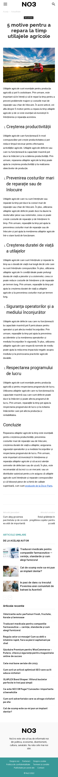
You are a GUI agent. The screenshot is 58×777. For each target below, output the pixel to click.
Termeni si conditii (41, 764)
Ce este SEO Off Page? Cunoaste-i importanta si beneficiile (28, 691)
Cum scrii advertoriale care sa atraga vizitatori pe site (29, 700)
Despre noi (14, 761)
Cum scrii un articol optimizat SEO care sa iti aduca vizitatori (27, 671)
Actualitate (16, 11)
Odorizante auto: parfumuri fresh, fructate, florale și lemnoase (27, 616)
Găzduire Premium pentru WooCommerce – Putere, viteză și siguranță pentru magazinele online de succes (28, 652)
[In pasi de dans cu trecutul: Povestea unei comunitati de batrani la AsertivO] (11, 586)
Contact (40, 767)
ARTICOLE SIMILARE (14, 534)
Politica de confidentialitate (18, 764)
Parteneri (26, 761)
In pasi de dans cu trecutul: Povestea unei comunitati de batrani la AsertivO (37, 586)
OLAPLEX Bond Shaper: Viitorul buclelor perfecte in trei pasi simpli (25, 681)
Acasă (5, 11)
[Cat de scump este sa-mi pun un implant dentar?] (11, 571)
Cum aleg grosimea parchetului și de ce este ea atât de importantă (15, 520)
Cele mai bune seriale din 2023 (20, 663)
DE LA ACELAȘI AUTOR (16, 540)
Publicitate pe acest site (24, 767)
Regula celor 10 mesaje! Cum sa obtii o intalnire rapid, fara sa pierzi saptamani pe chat (26, 640)
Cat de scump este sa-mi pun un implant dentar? (25, 710)
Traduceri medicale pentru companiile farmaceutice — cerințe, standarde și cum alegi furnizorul (26, 627)
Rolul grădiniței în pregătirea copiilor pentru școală (42, 520)
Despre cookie (39, 761)
